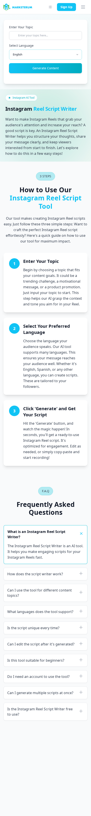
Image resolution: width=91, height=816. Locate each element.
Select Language (21, 45)
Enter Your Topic (21, 27)
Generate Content (45, 68)
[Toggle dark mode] (50, 7)
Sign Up (66, 7)
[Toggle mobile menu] (83, 7)
